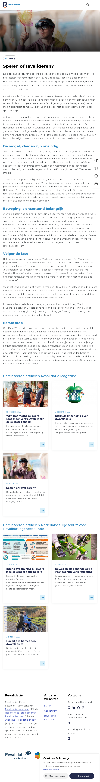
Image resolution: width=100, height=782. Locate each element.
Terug (12, 58)
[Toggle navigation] (93, 5)
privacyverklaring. (51, 769)
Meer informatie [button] (57, 776)
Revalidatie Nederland (17, 709)
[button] (96, 160)
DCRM (47, 706)
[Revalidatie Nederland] (18, 754)
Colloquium (50, 711)
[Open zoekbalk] (87, 5)
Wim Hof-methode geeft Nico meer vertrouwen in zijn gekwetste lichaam (25, 418)
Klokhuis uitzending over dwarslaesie (71, 417)
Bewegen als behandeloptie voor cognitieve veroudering (73, 570)
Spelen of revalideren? (21, 487)
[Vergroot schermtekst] (96, 168)
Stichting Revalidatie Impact (20, 720)
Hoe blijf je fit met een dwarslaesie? (21, 642)
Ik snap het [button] (83, 776)
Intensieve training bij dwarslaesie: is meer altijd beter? (25, 570)
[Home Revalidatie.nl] (12, 5)
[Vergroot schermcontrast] (96, 176)
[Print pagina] (96, 184)
